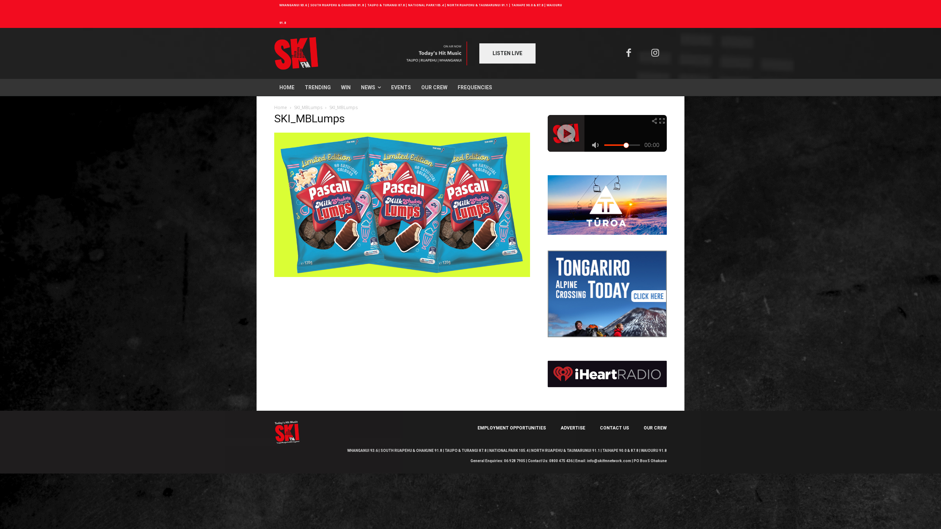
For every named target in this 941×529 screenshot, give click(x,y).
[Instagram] (655, 53)
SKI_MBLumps (308, 107)
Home (280, 107)
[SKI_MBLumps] (402, 275)
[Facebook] (628, 53)
